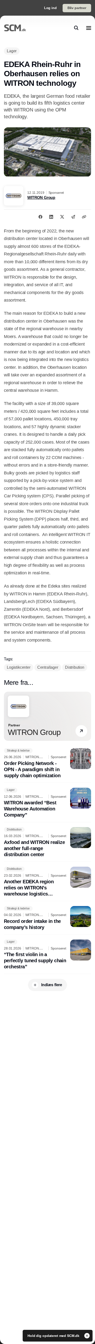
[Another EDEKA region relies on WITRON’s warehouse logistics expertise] (47, 882)
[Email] (73, 217)
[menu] (88, 28)
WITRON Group (41, 198)
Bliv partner (76, 8)
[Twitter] (62, 217)
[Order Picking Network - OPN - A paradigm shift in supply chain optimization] (47, 763)
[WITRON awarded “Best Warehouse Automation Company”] (47, 803)
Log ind (50, 8)
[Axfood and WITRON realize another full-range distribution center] (47, 842)
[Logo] (15, 28)
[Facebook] (40, 217)
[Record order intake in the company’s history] (47, 918)
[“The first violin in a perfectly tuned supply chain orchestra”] (47, 955)
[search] (76, 28)
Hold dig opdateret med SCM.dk (54, 1336)
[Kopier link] (84, 217)
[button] (81, 731)
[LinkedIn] (51, 217)
